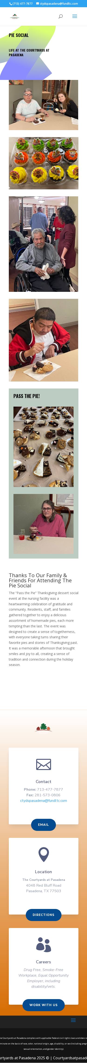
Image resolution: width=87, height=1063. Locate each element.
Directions (44, 915)
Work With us (43, 1005)
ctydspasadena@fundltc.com (43, 800)
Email (43, 825)
